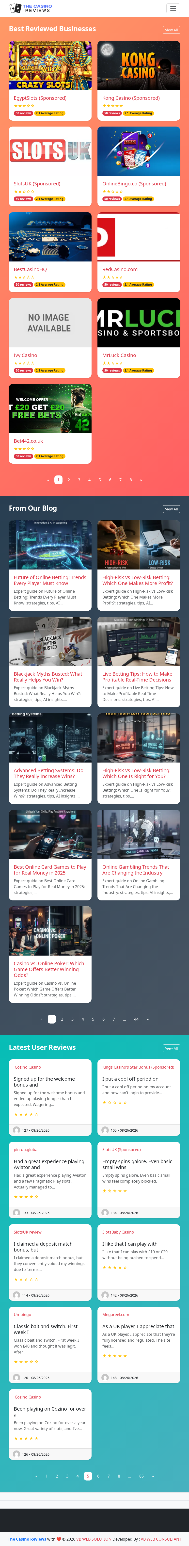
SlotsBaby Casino (118, 1232)
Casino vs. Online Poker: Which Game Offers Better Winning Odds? (49, 969)
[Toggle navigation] (173, 8)
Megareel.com (115, 1314)
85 (141, 1476)
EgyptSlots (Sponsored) (40, 98)
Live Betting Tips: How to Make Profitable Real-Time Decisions (137, 676)
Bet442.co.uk (28, 441)
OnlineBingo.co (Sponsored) (134, 183)
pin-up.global (26, 1149)
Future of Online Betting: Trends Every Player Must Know (50, 580)
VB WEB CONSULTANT (161, 1539)
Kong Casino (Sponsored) (131, 98)
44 (136, 1019)
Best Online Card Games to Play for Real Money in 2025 (50, 869)
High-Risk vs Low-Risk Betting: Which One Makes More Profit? (137, 580)
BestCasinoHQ (30, 269)
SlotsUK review (28, 1232)
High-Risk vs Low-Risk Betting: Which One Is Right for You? (136, 773)
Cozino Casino (27, 1067)
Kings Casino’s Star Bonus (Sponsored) (138, 1067)
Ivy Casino (25, 355)
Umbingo (23, 1314)
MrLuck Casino (119, 355)
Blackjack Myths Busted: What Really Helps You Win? (48, 676)
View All (171, 30)
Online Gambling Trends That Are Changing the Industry (135, 869)
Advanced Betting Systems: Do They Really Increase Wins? (48, 773)
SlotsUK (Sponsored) (37, 183)
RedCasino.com (120, 269)
